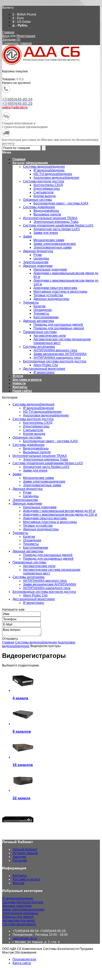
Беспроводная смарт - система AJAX (50, 441)
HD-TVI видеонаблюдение (42, 412)
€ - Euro (18, 18)
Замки (17, 474)
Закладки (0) (11, 39)
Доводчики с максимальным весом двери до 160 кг (60, 514)
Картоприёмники (35, 547)
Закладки (19, 857)
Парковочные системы (29, 562)
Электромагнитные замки (42, 485)
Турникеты (20, 533)
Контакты (20, 387)
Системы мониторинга (19, 924)
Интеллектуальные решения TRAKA (40, 456)
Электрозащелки (25, 500)
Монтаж (18, 883)
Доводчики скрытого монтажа (45, 518)
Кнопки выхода (34, 434)
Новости (19, 383)
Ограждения (32, 540)
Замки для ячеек (35, 470)
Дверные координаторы (41, 529)
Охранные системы (27, 437)
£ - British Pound (24, 14)
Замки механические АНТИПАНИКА (49, 584)
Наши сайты (22, 391)
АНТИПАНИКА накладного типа (46, 588)
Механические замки (38, 478)
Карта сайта (22, 963)
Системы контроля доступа (33, 419)
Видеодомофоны (36, 448)
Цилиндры (31, 496)
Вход (5, 36)
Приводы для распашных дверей (47, 555)
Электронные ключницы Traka (45, 459)
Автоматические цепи (39, 566)
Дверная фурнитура (28, 489)
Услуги (18, 376)
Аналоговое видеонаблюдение (46, 415)
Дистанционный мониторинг (34, 599)
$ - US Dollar (22, 22)
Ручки (27, 492)
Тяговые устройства (38, 525)
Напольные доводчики (39, 507)
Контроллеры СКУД (37, 423)
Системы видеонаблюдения (33, 404)
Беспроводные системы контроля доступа (44, 592)
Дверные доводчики (27, 503)
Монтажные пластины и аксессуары (50, 522)
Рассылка (20, 860)
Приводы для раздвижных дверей (48, 558)
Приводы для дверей (17, 917)
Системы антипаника (28, 577)
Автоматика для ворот (18, 920)
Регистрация (25, 36)
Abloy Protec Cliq (35, 595)
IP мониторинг (33, 603)
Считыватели (33, 430)
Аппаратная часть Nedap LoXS (46, 467)
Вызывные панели (37, 452)
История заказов (25, 853)
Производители (24, 959)
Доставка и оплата (27, 380)
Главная (8, 32)
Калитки (29, 536)
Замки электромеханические (44, 481)
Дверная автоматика (28, 551)
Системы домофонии (28, 445)
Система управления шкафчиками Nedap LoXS (48, 463)
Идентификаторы (36, 426)
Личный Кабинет (25, 849)
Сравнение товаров (17, 43)
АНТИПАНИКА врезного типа (45, 581)
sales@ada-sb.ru (25, 938)
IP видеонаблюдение (38, 408)
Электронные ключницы (20, 913)
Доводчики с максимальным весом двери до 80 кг (59, 511)
